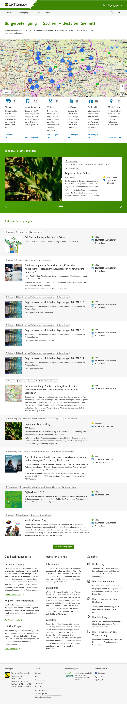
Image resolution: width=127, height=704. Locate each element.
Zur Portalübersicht (12, 620)
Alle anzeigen (10, 135)
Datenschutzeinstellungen (43, 697)
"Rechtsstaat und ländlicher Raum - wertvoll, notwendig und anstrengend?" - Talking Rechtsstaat (56, 458)
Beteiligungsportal (112, 5)
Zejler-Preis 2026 (34, 492)
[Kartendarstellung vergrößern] (122, 86)
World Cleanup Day (35, 520)
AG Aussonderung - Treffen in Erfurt (45, 237)
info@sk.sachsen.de (24, 686)
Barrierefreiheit (40, 690)
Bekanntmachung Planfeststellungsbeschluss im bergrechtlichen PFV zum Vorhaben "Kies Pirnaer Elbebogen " (51, 389)
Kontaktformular (40, 680)
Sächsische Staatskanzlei (20, 673)
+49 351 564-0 (22, 682)
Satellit (7, 92)
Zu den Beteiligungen (13, 594)
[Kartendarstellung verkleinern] (122, 90)
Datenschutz (39, 687)
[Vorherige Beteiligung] (6, 206)
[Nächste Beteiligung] (120, 206)
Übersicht (38, 673)
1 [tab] (61, 206)
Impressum (38, 683)
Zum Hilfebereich (11, 648)
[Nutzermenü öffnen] (118, 13)
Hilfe (36, 676)
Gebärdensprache (41, 694)
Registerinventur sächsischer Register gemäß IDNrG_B (54, 302)
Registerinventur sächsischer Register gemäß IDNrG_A (54, 358)
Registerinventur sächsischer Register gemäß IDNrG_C (54, 330)
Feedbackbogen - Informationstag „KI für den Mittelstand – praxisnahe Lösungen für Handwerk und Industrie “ (54, 269)
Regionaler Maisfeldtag (77, 173)
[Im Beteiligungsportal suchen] (112, 13)
